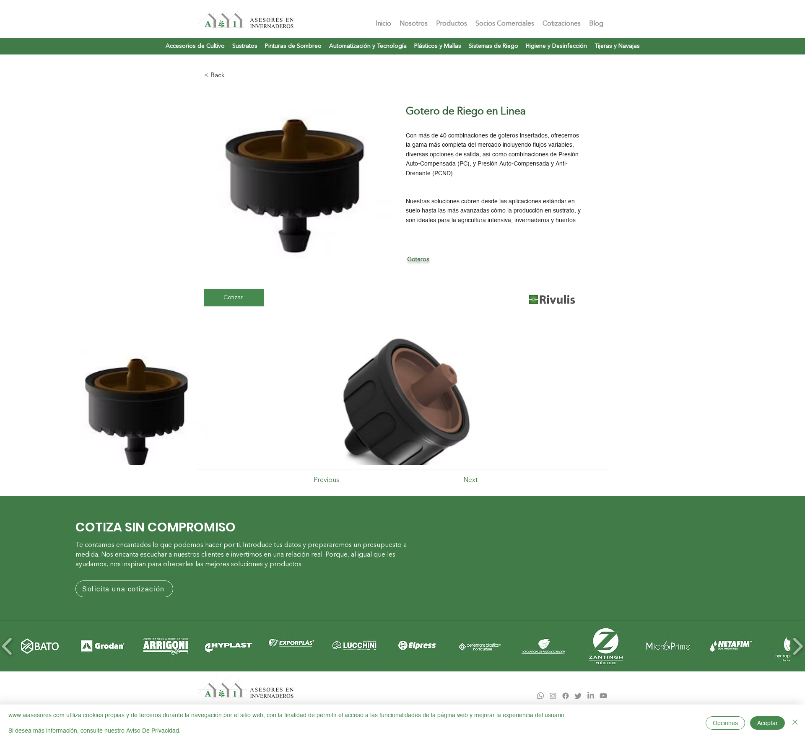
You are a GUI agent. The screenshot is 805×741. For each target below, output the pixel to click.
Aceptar (767, 723)
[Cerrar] (795, 722)
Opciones (725, 723)
